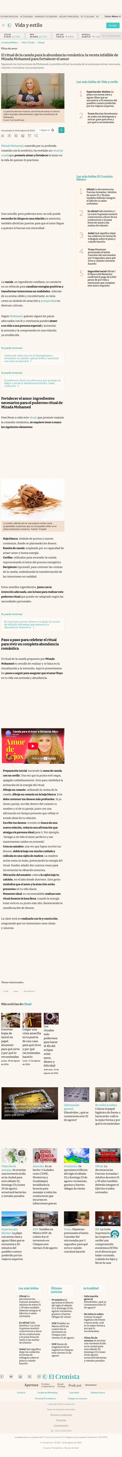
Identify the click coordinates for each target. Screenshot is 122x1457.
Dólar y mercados (69, 16)
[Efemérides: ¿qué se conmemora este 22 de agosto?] (76, 1094)
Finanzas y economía (46, 16)
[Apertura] (31, 1386)
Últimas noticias (9, 16)
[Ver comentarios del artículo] (36, 136)
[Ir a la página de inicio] (9, 25)
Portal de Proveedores (45, 1398)
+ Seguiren (48, 131)
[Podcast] (75, 1385)
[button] (115, 1234)
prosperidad (48, 301)
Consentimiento (61, 1425)
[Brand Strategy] (61, 1385)
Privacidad (61, 1420)
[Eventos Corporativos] (47, 1385)
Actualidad (26, 16)
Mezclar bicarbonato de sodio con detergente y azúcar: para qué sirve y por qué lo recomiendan (103, 118)
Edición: (111, 16)
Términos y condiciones (61, 1415)
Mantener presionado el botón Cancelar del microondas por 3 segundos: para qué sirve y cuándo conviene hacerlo (102, 256)
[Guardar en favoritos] (61, 130)
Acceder (113, 25)
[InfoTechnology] (91, 1385)
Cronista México (9, 42)
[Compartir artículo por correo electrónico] (29, 136)
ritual (41, 42)
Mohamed (16, 316)
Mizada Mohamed (12, 145)
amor (16, 991)
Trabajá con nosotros (77, 1398)
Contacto (21, 1392)
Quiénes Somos (98, 1392)
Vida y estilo (28, 42)
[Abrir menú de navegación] (3, 25)
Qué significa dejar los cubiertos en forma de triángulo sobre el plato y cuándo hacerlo (102, 237)
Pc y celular (87, 16)
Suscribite (74, 1392)
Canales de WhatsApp (47, 1392)
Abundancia (29, 991)
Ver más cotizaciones (111, 36)
